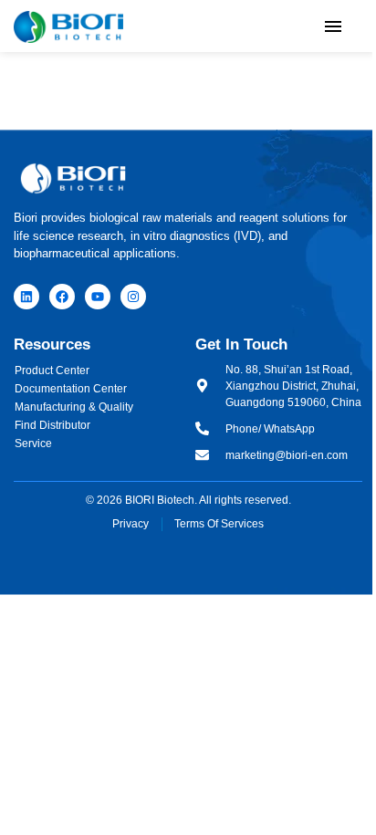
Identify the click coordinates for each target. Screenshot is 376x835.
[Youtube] (97, 296)
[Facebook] (62, 296)
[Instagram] (133, 296)
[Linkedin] (26, 296)
